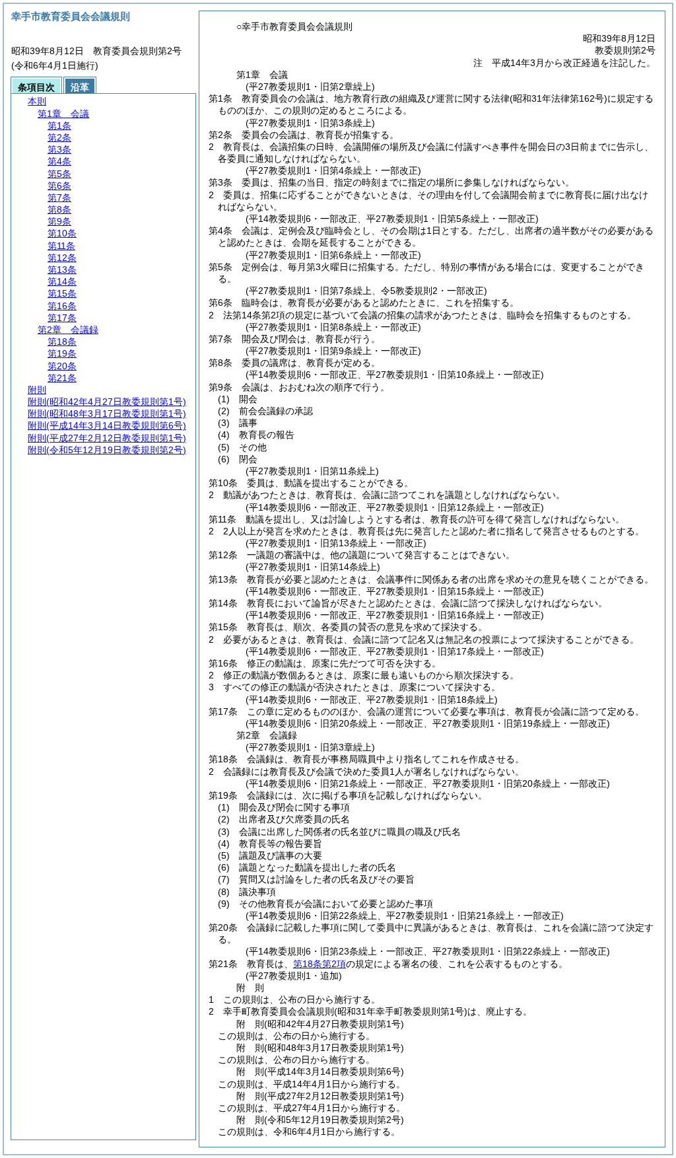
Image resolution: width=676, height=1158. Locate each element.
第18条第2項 (319, 964)
